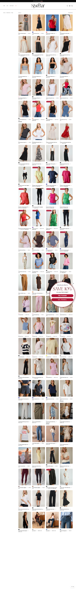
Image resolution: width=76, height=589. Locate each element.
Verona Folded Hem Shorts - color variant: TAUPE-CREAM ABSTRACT (60, 443)
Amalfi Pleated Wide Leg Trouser (23, 421)
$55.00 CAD (62, 229)
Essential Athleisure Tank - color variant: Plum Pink (46, 205)
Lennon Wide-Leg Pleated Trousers (51, 487)
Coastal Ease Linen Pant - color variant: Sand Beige (18, 270)
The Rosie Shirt (20, 314)
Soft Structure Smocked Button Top (37, 377)
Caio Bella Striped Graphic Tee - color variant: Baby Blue (18, 443)
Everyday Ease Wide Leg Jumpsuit (23, 377)
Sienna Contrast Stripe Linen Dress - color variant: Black (32, 53)
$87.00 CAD (27, 314)
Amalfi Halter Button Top (64, 377)
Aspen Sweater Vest (63, 356)
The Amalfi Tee (62, 336)
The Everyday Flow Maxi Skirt (64, 33)
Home (4, 12)
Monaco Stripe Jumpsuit (22, 33)
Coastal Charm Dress (35, 33)
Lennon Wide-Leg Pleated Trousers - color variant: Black (46, 486)
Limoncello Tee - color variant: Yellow (46, 355)
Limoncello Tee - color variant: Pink (32, 355)
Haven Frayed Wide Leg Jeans (50, 443)
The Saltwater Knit (35, 271)
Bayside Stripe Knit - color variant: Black (18, 355)
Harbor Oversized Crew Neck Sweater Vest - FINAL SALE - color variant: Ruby (46, 573)
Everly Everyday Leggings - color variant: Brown (32, 486)
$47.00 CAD (69, 336)
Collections (8, 12)
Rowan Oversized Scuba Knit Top (23, 509)
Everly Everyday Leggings (22, 487)
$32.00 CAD (48, 55)
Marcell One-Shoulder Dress (64, 509)
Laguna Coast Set (35, 228)
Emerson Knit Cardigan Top (50, 33)
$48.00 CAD (34, 164)
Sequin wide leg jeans (63, 530)
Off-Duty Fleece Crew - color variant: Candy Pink (60, 270)
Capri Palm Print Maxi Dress (36, 163)
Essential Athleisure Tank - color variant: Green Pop (60, 205)
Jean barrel (34, 530)
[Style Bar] (38, 6)
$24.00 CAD (62, 77)
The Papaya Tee (48, 336)
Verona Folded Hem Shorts (64, 444)
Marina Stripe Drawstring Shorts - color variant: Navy (18, 397)
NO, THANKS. (62, 299)
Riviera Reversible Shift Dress (50, 421)
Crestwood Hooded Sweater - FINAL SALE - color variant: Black (60, 573)
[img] (20, 121)
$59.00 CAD (34, 294)
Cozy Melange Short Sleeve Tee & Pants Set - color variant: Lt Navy (32, 573)
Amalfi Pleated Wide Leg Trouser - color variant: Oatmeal (18, 420)
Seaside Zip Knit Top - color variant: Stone (60, 313)
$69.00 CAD (48, 34)
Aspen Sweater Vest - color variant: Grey (60, 355)
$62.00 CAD (70, 356)
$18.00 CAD (20, 77)
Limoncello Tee (34, 356)
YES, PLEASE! (62, 296)
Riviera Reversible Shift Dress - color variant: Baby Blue (46, 420)
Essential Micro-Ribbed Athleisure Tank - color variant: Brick (18, 227)
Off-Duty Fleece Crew (63, 271)
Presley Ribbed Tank (35, 119)
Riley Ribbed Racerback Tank (36, 142)
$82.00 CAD (56, 377)
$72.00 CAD (20, 422)
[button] (15, 5)
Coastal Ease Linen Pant (22, 271)
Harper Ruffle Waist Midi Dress (65, 421)
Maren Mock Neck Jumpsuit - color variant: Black (18, 529)
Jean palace (48, 530)
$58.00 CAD (41, 336)
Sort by (19, 12)
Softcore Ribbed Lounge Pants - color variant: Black (60, 227)
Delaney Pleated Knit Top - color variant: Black (18, 118)
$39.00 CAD (20, 510)
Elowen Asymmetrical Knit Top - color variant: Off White (46, 53)
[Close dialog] (73, 283)
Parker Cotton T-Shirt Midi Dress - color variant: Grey (60, 486)
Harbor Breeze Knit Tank (50, 314)
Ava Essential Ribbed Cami (22, 76)
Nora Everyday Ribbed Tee (64, 76)
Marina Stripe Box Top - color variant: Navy (32, 397)
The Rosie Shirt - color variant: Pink (18, 313)
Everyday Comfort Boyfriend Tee (37, 185)
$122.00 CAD (62, 510)
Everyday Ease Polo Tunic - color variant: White (60, 397)
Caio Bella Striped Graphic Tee (23, 444)
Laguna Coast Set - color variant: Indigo (32, 227)
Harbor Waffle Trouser (22, 293)
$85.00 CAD (70, 314)
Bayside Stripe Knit (21, 356)
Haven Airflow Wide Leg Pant (50, 163)
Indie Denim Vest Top (63, 119)
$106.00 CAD (62, 422)
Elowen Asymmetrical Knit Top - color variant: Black (60, 53)
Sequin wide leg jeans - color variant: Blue (60, 529)
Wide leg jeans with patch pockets (23, 552)
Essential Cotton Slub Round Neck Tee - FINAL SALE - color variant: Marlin (18, 573)
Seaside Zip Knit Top (63, 314)
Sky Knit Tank (20, 336)
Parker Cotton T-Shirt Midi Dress (37, 293)
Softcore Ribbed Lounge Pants (64, 228)
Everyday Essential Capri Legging (23, 185)
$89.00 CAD (40, 530)
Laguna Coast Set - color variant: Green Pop (46, 227)
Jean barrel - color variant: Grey (32, 529)
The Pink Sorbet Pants (35, 314)
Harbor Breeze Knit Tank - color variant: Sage (46, 313)
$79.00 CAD (48, 444)
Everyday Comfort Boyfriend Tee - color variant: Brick (18, 205)
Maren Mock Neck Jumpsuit (22, 530)
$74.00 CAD (62, 34)
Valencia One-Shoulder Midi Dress (51, 142)
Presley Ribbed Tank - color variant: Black (46, 118)
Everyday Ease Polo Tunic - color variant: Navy (46, 397)
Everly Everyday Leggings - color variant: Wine (18, 486)
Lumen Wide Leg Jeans (35, 443)
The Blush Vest (34, 336)
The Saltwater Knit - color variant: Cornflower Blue (32, 270)
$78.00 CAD (20, 531)
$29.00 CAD (20, 445)
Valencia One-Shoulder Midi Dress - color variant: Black (18, 162)
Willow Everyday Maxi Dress (64, 163)
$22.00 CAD (20, 186)
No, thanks (62, 303)
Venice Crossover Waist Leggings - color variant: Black (32, 205)
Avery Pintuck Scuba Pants (50, 509)
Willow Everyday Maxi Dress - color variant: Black (60, 162)
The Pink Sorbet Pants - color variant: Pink (32, 313)
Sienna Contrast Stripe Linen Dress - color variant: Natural (18, 53)
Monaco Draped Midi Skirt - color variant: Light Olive (32, 420)
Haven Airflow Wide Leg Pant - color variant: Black (46, 162)
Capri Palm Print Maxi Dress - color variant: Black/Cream (32, 162)
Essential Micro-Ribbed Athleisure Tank (24, 228)
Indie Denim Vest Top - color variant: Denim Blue (60, 118)
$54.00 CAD (22, 55)
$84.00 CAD (34, 422)
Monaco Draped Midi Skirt (36, 421)
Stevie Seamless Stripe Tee (22, 142)
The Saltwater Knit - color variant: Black (46, 270)
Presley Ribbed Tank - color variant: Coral (32, 118)
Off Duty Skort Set (49, 377)
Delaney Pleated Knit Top (22, 119)
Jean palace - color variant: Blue (46, 529)
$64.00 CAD (50, 143)
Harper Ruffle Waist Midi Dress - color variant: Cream (60, 420)
